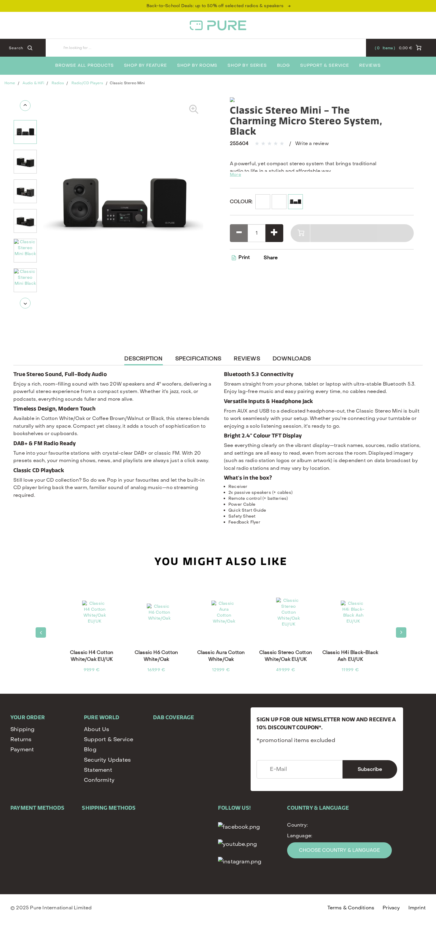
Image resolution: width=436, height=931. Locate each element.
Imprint (417, 908)
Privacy (391, 908)
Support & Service (324, 65)
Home (9, 83)
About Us (96, 729)
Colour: (241, 201)
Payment (22, 749)
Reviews (370, 65)
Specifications (198, 358)
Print (243, 257)
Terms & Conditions (351, 908)
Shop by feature (145, 65)
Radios (58, 83)
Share (271, 257)
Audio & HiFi (33, 83)
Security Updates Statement (107, 765)
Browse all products (84, 65)
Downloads (292, 358)
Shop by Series (247, 65)
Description (143, 360)
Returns (20, 739)
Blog (283, 65)
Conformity (99, 780)
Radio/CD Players (87, 83)
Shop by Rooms (197, 65)
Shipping (22, 729)
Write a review (312, 143)
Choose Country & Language (339, 850)
